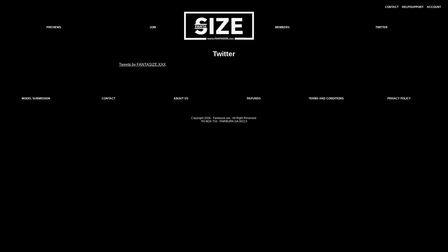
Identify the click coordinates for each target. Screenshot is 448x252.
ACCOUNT (434, 7)
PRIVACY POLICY (399, 98)
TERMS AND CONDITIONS (326, 98)
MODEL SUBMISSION (36, 98)
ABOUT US (181, 98)
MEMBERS (282, 27)
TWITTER (381, 27)
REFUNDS (254, 98)
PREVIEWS (53, 27)
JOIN (153, 27)
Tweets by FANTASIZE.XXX (142, 64)
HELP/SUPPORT (413, 7)
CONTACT (392, 7)
